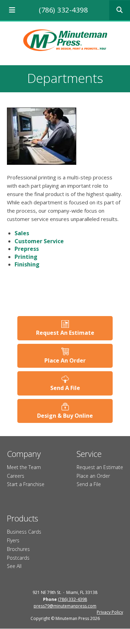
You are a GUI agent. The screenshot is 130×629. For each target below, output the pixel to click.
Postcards (18, 557)
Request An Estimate (65, 333)
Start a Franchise (25, 484)
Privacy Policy (110, 612)
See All (14, 566)
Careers (15, 476)
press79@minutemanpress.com (65, 606)
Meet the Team (24, 467)
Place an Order (93, 476)
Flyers (13, 540)
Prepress (27, 249)
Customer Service (39, 241)
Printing (26, 257)
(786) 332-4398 (63, 10)
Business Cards (24, 531)
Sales (22, 233)
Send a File (89, 484)
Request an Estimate (100, 467)
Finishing (27, 264)
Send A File (65, 388)
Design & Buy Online (65, 415)
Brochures (18, 549)
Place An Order (65, 360)
